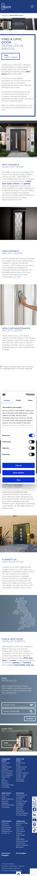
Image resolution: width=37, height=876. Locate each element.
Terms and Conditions (8, 864)
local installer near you (24, 665)
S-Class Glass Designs (20, 770)
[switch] (32, 441)
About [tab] (30, 400)
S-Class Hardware (22, 773)
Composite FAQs (8, 785)
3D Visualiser (21, 853)
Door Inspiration (7, 775)
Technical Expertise (19, 808)
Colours (4, 765)
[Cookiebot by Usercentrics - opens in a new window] (26, 394)
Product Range (21, 801)
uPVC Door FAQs (8, 805)
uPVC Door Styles (6, 796)
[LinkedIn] (34, 814)
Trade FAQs (20, 839)
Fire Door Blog (21, 815)
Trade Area (20, 821)
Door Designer (7, 773)
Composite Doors (6, 760)
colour (13, 660)
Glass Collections (7, 799)
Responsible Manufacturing (7, 830)
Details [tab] (18, 400)
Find (10, 56)
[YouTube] (34, 819)
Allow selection (18, 472)
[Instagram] (34, 804)
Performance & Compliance (21, 796)
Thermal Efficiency (5, 782)
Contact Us (6, 833)
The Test (19, 799)
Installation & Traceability (20, 804)
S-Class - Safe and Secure (21, 778)
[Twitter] (34, 798)
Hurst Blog (5, 787)
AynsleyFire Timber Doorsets (22, 812)
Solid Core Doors (20, 760)
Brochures (19, 847)
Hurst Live (19, 827)
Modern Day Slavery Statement (11, 868)
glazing (27, 184)
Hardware (5, 769)
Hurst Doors (5, 15)
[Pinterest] (34, 825)
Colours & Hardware (5, 802)
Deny (18, 480)
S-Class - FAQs (21, 775)
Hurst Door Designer (6, 854)
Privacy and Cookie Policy (9, 866)
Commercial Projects (20, 832)
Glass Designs (7, 767)
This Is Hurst (6, 821)
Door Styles (6, 763)
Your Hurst (20, 829)
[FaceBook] (34, 809)
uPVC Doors (6, 793)
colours (16, 184)
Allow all (18, 465)
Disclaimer (21, 866)
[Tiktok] (34, 830)
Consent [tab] (7, 400)
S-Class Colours (21, 767)
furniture (27, 663)
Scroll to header (18, 874)
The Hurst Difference (5, 824)
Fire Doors (20, 793)
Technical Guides (22, 841)
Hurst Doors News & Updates (22, 844)
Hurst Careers (6, 827)
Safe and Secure (7, 771)
